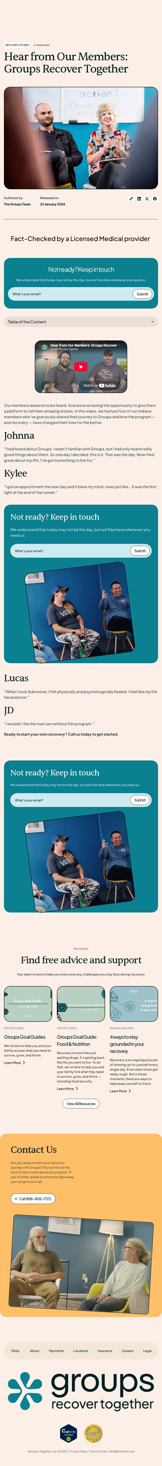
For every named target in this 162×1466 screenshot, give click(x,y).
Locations (80, 1351)
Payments (56, 1351)
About (34, 1351)
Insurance (105, 1351)
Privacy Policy (79, 1451)
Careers (128, 1351)
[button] (147, 1350)
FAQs (15, 1351)
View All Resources (81, 1103)
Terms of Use (98, 1451)
